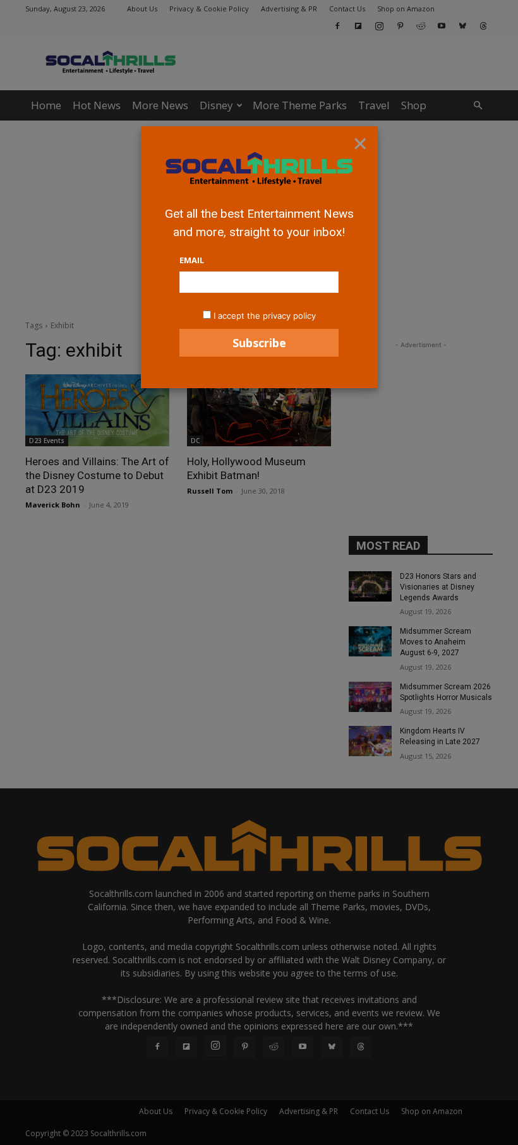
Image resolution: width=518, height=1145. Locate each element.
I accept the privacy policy (265, 316)
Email (191, 260)
